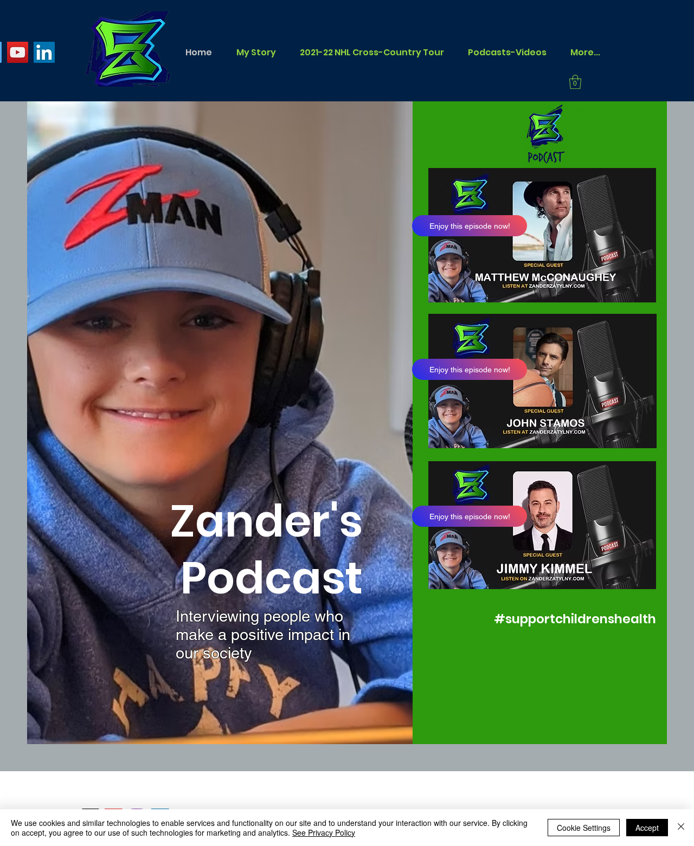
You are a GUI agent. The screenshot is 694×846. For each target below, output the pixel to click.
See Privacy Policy (323, 832)
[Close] (680, 827)
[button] (575, 82)
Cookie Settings (584, 827)
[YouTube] (17, 52)
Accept (647, 827)
